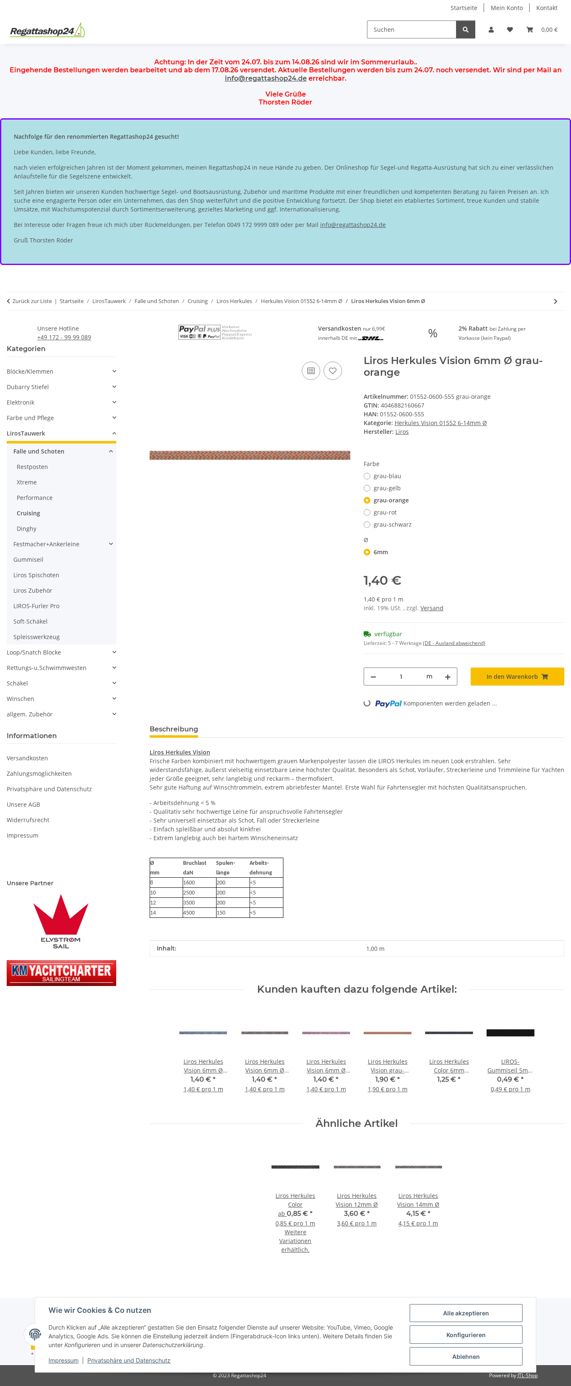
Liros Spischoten (36, 575)
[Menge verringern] (373, 676)
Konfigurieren (466, 1334)
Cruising (28, 513)
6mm (381, 552)
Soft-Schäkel (30, 621)
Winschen (20, 699)
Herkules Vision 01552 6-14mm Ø (441, 423)
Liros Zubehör (32, 590)
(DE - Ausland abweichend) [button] (454, 643)
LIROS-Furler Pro (36, 606)
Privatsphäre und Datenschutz (129, 1360)
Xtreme (27, 482)
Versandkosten (27, 758)
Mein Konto (507, 8)
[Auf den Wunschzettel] (333, 371)
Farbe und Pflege (30, 418)
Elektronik (20, 402)
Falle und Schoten (38, 451)
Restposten (32, 467)
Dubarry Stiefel (28, 387)
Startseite (464, 8)
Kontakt (547, 8)
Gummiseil (28, 559)
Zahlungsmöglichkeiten (39, 773)
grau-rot (385, 512)
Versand (432, 608)
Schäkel (17, 683)
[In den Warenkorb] (156, 350)
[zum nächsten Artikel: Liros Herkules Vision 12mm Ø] (555, 301)
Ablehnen (466, 1356)
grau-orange (391, 500)
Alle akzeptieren (466, 1313)
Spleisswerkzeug (36, 637)
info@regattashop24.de (266, 78)
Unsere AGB (23, 804)
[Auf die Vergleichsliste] (311, 371)
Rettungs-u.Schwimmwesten (47, 668)
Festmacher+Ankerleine (46, 544)
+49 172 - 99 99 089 (64, 337)
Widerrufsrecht (28, 820)
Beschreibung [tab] (174, 729)
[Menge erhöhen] (447, 676)
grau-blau (387, 476)
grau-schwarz (393, 524)
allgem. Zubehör (30, 714)
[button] (491, 29)
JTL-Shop (527, 1375)
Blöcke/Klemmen (30, 371)
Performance (35, 498)
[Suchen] (465, 29)
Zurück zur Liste (32, 301)
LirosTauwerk (26, 433)
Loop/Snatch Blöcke (34, 652)
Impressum (63, 1360)
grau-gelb (387, 488)
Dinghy (26, 528)
